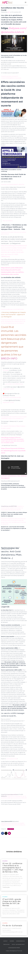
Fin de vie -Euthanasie (12, 925)
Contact (5, 941)
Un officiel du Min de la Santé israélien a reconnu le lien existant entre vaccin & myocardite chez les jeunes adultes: (12, 508)
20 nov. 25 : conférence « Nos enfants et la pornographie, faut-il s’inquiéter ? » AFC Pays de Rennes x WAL (12, 867)
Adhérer (12, 941)
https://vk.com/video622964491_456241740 (12, 184)
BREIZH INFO (9, 358)
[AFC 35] (8, 2)
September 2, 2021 (8, 389)
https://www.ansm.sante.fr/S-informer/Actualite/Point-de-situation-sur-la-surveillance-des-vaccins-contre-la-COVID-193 (14, 796)
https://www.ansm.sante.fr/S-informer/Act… (13, 823)
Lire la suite (6, 887)
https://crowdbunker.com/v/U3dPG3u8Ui (12, 309)
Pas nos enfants (8, 220)
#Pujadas (5, 370)
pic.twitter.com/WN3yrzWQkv (12, 397)
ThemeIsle (19, 950)
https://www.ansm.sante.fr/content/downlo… (13, 825)
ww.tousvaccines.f (12, 758)
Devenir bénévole (20, 941)
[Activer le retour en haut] (25, 951)
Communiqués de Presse (14, 947)
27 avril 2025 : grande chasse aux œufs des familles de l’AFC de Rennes (11, 902)
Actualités (4, 860)
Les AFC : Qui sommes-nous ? (18, 944)
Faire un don (6, 944)
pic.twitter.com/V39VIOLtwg (14, 384)
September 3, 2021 (8, 402)
